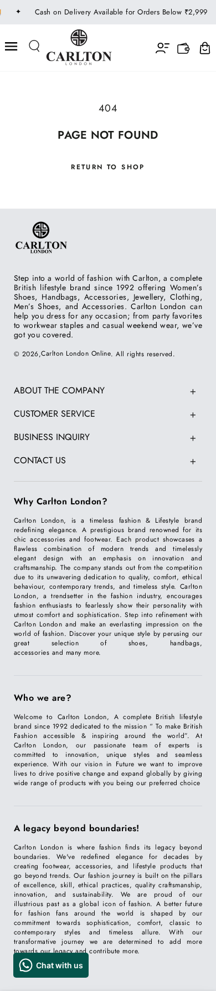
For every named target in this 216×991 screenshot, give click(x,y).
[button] (35, 46)
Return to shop (108, 167)
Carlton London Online (76, 353)
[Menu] (11, 46)
